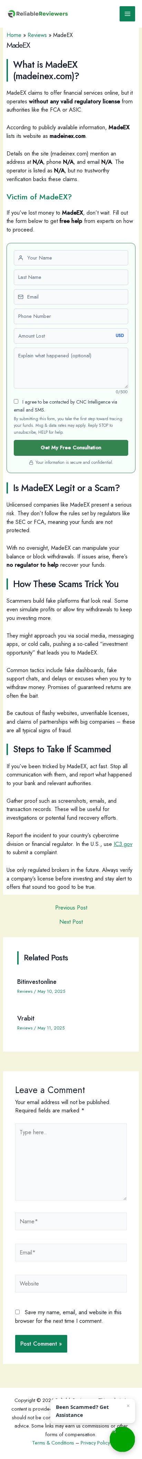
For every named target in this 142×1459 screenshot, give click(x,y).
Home (14, 35)
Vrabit (25, 1018)
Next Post (71, 921)
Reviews (37, 35)
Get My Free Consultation (71, 447)
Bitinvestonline (37, 981)
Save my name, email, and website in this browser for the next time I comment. (68, 1316)
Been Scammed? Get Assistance (82, 1410)
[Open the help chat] (122, 1439)
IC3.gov (123, 844)
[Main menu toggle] (127, 14)
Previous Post (71, 907)
